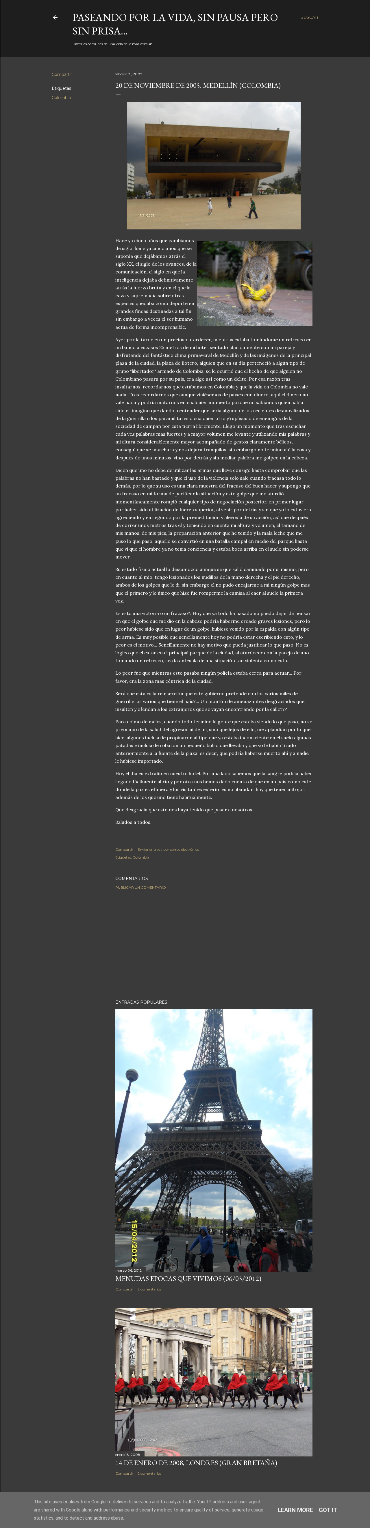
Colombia (61, 97)
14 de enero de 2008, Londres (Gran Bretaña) (196, 1462)
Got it (328, 1510)
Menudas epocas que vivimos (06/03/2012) (188, 1278)
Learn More (295, 1510)
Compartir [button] (62, 74)
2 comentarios (149, 1289)
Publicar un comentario (140, 887)
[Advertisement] (213, 944)
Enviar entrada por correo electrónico (168, 849)
